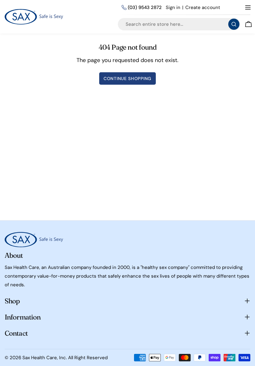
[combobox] (179, 24)
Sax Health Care (39, 358)
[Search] (233, 24)
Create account (202, 7)
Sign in (173, 7)
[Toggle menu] (248, 7)
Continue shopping (127, 78)
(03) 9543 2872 (145, 7)
